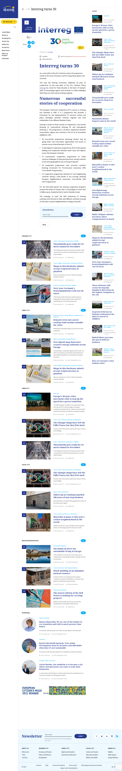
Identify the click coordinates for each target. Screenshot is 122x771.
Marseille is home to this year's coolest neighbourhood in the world (69, 519)
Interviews (5, 58)
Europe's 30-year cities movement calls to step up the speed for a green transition (68, 399)
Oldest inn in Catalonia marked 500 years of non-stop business (68, 496)
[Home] (23, 9)
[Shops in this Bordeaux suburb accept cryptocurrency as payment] (38, 271)
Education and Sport (92, 755)
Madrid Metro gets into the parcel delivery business (102, 339)
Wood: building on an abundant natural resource (68, 572)
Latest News (6, 32)
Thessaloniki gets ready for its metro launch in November (68, 245)
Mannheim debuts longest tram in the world (104, 120)
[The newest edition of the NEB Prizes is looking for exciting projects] (38, 598)
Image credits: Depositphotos (68, 768)
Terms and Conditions (59, 765)
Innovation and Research (68, 755)
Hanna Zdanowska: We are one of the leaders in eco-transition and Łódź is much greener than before (60, 624)
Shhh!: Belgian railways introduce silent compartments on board (103, 216)
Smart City (5, 41)
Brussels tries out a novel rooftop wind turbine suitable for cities (68, 322)
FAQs (46, 765)
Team (23, 755)
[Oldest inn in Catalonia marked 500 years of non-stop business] (38, 500)
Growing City (6, 38)
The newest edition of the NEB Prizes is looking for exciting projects (68, 595)
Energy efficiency (113, 757)
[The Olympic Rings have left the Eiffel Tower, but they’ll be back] (38, 428)
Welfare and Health (92, 757)
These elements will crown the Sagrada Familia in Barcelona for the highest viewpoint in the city (103, 290)
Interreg (42, 88)
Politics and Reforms (45, 755)
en (26, 22)
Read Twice (6, 50)
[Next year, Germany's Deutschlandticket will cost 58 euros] (38, 294)
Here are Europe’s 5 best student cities (103, 362)
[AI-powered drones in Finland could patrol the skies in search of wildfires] (97, 304)
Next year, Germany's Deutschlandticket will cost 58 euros (68, 291)
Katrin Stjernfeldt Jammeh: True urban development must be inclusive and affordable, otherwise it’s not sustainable (60, 645)
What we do (25, 752)
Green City (5, 44)
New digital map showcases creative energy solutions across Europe (69, 344)
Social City (5, 47)
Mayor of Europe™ (5, 54)
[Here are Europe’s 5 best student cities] (97, 352)
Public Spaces (112, 755)
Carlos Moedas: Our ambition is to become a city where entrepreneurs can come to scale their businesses (61, 666)
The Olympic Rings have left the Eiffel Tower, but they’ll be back (69, 424)
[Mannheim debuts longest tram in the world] (97, 112)
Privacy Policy (73, 765)
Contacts (24, 757)
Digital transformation (68, 752)
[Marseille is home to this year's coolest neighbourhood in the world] (38, 522)
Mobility (110, 752)
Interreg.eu (50, 52)
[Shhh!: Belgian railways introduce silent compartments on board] (97, 207)
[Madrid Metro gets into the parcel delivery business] (97, 329)
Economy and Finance (28, 28)
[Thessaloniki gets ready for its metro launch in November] (38, 249)
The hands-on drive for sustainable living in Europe (67, 550)
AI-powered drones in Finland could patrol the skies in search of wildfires (103, 315)
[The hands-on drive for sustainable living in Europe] (38, 554)
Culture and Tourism (92, 752)
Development (43, 757)
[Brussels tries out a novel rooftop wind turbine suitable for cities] (38, 324)
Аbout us (5, 35)
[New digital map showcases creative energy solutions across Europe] (38, 347)
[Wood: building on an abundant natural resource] (38, 576)
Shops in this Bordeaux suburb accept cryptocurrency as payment (68, 269)
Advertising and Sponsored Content (91, 765)
